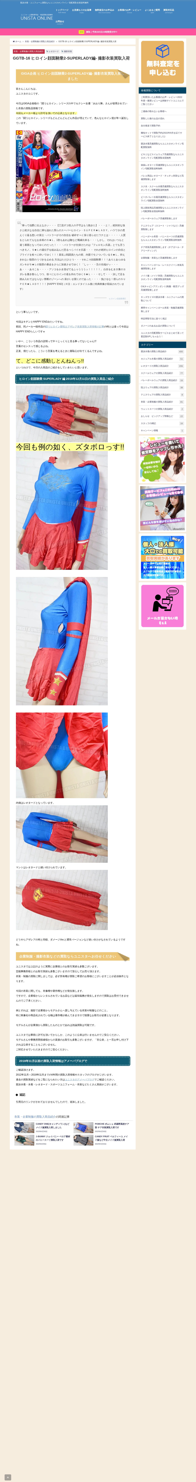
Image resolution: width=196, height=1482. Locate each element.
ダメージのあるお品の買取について (158, 326)
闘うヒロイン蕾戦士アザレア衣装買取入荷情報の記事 (74, 326)
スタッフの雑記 (162, 423)
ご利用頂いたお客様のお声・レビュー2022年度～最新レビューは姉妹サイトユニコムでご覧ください (162, 100)
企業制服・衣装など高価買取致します (159, 258)
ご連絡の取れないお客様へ (154, 111)
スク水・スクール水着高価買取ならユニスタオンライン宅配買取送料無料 (162, 188)
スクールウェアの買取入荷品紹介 (162, 373)
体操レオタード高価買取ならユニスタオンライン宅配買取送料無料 (162, 167)
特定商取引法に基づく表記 (154, 318)
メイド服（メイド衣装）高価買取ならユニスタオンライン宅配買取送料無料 (162, 277)
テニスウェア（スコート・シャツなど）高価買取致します (162, 227)
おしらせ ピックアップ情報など (162, 416)
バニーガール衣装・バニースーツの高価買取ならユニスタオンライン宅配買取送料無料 (162, 238)
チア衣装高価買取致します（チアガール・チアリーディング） (162, 249)
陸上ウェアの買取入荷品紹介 (162, 387)
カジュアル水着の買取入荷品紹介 (162, 358)
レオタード (54, 51)
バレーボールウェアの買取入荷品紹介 (162, 380)
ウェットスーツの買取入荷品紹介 (162, 409)
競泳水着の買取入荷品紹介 (162, 351)
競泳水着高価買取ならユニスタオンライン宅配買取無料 (162, 145)
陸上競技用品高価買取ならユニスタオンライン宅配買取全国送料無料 (162, 209)
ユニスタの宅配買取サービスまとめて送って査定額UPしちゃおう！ (162, 335)
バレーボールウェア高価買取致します (159, 218)
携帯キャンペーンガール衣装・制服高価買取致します (162, 309)
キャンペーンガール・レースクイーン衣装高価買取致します (162, 267)
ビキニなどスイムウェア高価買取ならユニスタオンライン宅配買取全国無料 (162, 156)
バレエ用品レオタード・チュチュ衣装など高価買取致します (162, 177)
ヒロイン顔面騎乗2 (117, 298)
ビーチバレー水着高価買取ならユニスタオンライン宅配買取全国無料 (162, 199)
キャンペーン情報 (162, 430)
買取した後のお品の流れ (152, 118)
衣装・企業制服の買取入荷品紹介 (29, 51)
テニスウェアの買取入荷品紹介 (162, 394)
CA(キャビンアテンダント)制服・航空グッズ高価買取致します (162, 288)
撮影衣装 (68, 51)
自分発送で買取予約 (150, 125)
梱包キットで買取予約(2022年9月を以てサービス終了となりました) (161, 135)
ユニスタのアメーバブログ (79, 1079)
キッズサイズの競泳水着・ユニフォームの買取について (162, 299)
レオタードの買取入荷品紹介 (162, 366)
